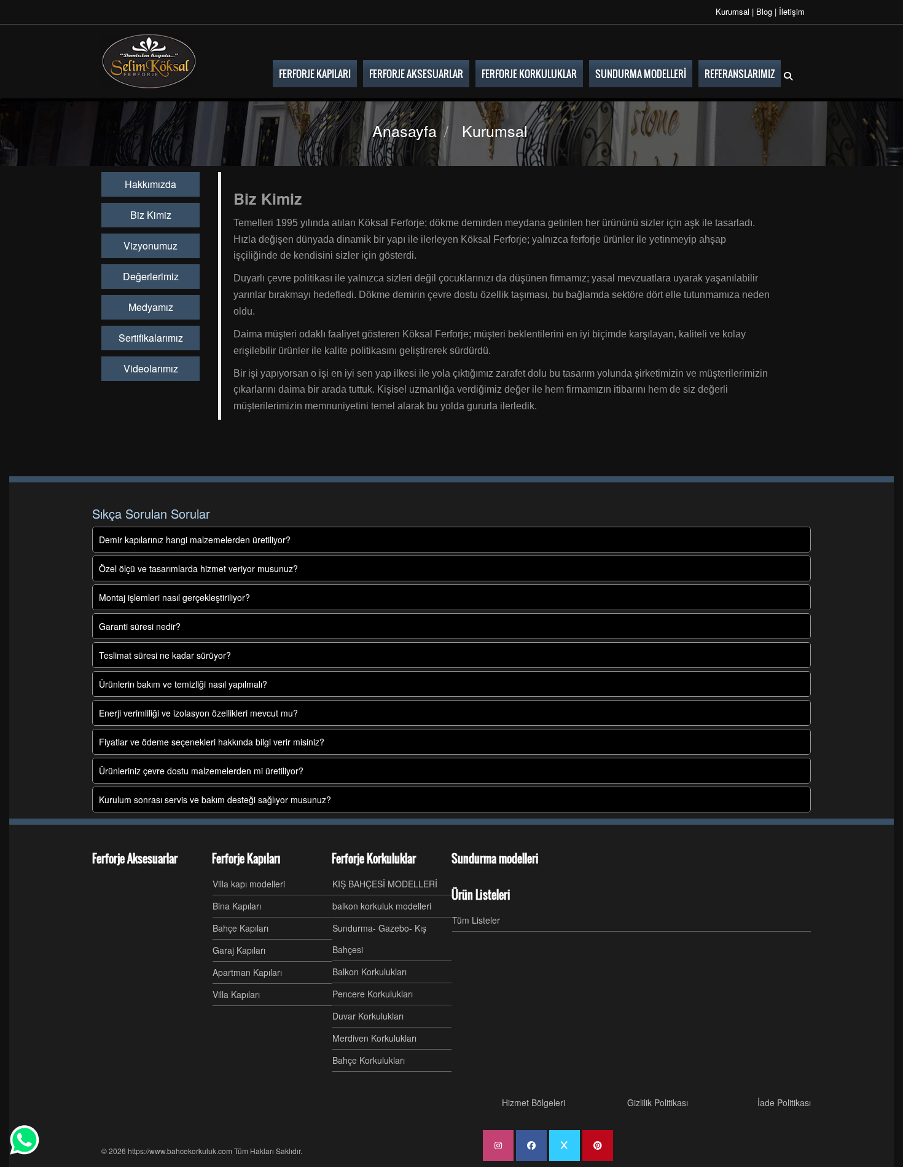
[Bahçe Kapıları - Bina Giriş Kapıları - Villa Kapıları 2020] (149, 61)
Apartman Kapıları (247, 972)
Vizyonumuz (150, 245)
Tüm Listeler (476, 920)
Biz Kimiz (150, 215)
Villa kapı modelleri (249, 884)
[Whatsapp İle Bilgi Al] (24, 1140)
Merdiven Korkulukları (374, 1038)
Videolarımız (150, 368)
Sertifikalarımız (151, 338)
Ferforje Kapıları (246, 858)
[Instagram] (498, 1145)
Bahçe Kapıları (240, 928)
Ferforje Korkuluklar (374, 858)
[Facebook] (531, 1145)
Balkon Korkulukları (369, 971)
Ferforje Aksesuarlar (135, 858)
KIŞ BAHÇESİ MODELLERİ (384, 884)
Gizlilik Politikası (657, 1102)
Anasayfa (404, 130)
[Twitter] (564, 1145)
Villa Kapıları (236, 994)
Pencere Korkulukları (372, 994)
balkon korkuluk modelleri (381, 906)
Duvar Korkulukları (368, 1016)
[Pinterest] (597, 1145)
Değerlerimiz (151, 276)
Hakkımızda (150, 184)
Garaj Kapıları (239, 950)
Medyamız (150, 307)
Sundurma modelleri (495, 858)
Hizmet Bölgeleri (533, 1102)
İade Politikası (784, 1102)
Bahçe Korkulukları (368, 1060)
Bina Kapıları (237, 906)
